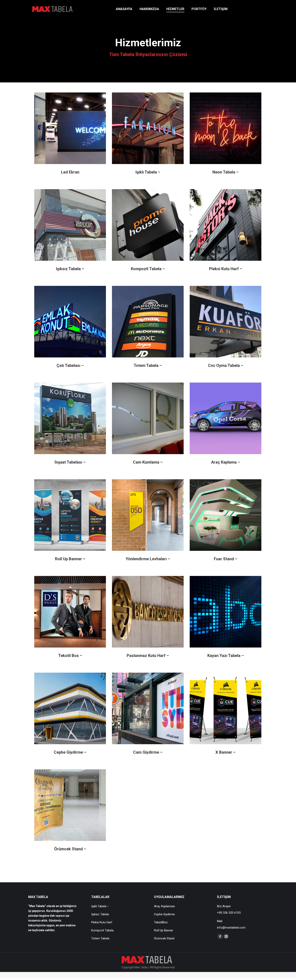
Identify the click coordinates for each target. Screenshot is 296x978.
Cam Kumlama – (148, 462)
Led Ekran (70, 172)
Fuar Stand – (225, 558)
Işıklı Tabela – (148, 172)
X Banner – (225, 752)
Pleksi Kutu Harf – (225, 268)
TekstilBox (161, 922)
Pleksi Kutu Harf (101, 922)
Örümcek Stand (164, 938)
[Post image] (70, 128)
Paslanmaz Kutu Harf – (148, 655)
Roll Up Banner (163, 930)
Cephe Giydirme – (70, 752)
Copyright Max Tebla (135, 967)
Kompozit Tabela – (148, 268)
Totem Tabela (100, 938)
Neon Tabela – (225, 172)
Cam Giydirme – (147, 752)
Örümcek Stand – (70, 849)
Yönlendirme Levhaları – (148, 558)
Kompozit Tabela (102, 930)
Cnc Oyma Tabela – (225, 365)
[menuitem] (124, 9)
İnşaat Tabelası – (70, 462)
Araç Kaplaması (164, 906)
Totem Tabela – (148, 365)
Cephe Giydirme (164, 914)
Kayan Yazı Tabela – (225, 655)
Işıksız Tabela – (70, 268)
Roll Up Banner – (70, 558)
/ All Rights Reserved (161, 967)
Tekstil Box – (70, 655)
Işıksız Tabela (100, 914)
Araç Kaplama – (225, 462)
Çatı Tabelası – (70, 365)
